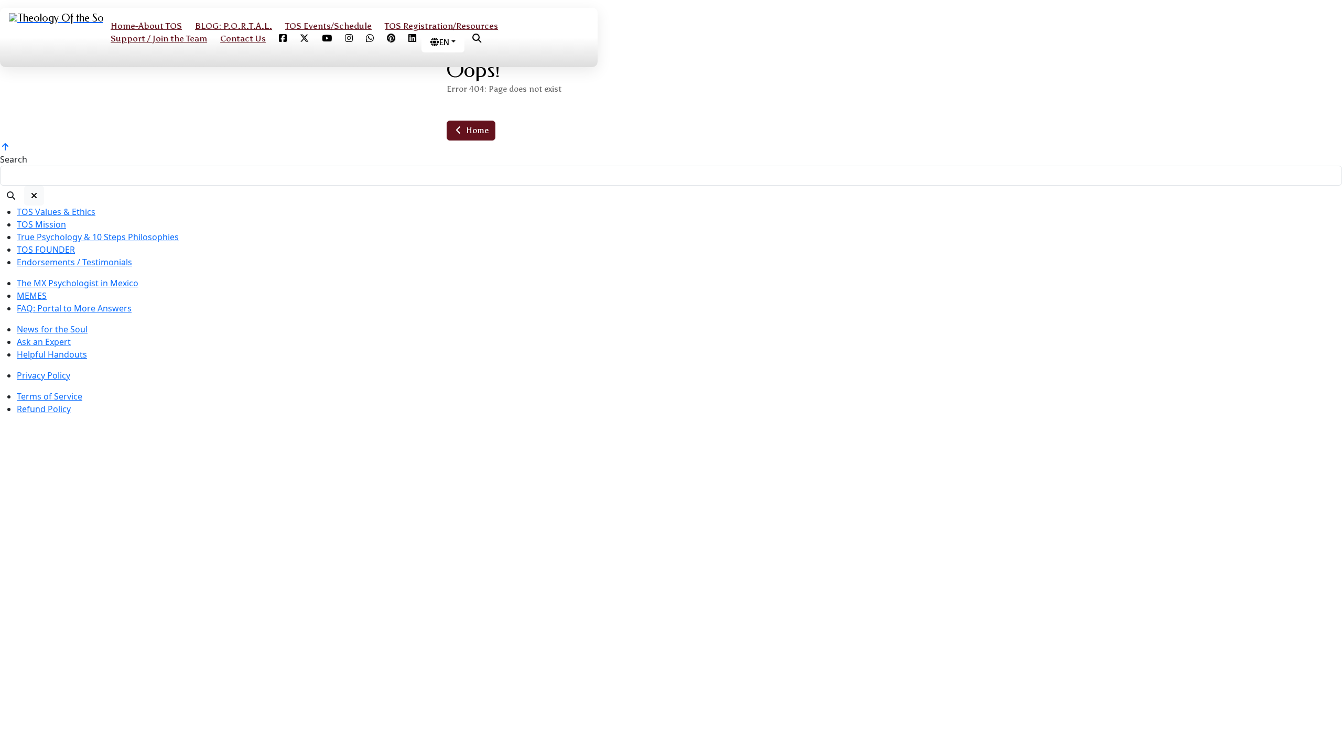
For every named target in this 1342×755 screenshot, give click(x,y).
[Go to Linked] (412, 38)
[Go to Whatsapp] (370, 38)
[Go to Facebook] (283, 38)
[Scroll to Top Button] (5, 147)
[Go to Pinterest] (391, 38)
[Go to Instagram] (349, 38)
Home (476, 130)
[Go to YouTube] (327, 38)
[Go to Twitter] (304, 38)
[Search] (11, 196)
